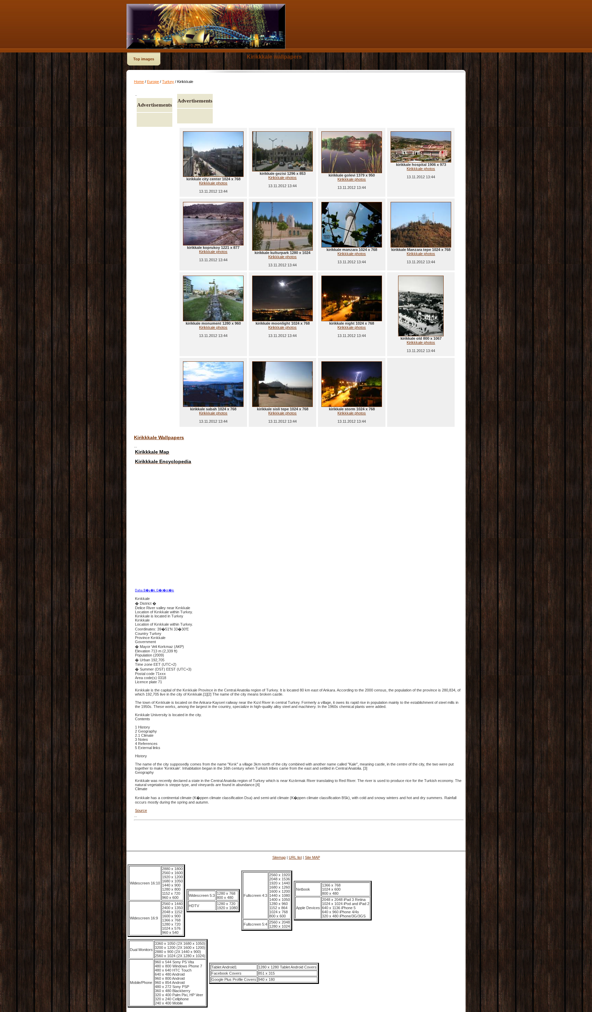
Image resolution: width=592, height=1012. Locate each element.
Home (139, 82)
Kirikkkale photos (213, 183)
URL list (295, 857)
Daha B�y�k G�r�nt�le (154, 590)
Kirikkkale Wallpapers (159, 437)
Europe (153, 82)
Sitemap (279, 857)
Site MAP (312, 857)
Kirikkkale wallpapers (274, 57)
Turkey (168, 82)
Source (141, 810)
